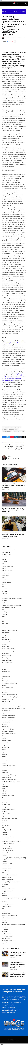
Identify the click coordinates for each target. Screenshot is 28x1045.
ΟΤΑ (3, 827)
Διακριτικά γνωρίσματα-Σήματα (9, 630)
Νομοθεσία (4, 811)
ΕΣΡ (3, 736)
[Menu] (2, 3)
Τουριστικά (4, 911)
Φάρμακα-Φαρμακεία (7, 927)
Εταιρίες (4, 738)
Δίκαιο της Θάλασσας (7, 660)
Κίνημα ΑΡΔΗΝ (5, 772)
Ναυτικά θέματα (6, 804)
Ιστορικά (4, 763)
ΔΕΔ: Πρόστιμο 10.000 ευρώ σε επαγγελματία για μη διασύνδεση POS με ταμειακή (13, 485)
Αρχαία (3, 584)
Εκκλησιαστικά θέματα (7, 687)
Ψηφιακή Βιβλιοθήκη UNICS (8, 940)
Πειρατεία (4, 832)
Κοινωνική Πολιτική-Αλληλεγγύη (10, 779)
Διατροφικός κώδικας (7, 641)
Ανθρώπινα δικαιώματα (7, 570)
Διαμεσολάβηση (6, 632)
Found (1, 1044)
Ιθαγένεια (4, 756)
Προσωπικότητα (5, 865)
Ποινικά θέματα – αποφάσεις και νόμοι (11, 841)
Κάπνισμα (4, 770)
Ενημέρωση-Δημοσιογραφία (8, 715)
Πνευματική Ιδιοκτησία (22, 10)
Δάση (3, 619)
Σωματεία (4, 901)
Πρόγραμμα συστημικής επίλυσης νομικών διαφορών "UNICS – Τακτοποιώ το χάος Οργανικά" (14, 858)
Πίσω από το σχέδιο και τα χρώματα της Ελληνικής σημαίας (7, 446)
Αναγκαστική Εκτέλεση (7, 566)
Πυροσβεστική (5, 870)
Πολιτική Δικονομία (6, 846)
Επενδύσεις (4, 724)
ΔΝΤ (3, 674)
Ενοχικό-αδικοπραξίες (7, 719)
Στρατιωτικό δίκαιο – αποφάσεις (9, 875)
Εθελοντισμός (5, 680)
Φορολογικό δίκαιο (6, 933)
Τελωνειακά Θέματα (6, 906)
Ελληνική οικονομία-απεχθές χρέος (10, 697)
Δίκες (3, 667)
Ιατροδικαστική (5, 752)
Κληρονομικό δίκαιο (6, 777)
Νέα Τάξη (4, 807)
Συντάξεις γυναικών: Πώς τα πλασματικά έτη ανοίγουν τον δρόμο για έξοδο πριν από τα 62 (13, 534)
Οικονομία (4, 820)
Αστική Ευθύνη (5, 589)
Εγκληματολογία (6, 676)
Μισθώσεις (4, 797)
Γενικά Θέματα (5, 612)
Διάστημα (4, 637)
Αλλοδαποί (4, 561)
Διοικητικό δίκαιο (6, 671)
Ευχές (3, 745)
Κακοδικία (4, 768)
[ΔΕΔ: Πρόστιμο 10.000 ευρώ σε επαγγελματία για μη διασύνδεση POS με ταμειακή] (14, 474)
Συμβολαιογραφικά (6, 877)
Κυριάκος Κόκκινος (7, 431)
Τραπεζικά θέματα (6, 913)
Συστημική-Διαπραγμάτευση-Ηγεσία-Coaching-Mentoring (14, 898)
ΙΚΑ (2, 758)
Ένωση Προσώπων (6, 722)
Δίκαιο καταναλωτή (6, 655)
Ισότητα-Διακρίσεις (6, 761)
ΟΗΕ (3, 816)
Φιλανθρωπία (5, 929)
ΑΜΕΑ (3, 564)
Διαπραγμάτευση (6, 635)
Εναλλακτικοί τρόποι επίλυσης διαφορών (11, 706)
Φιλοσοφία (4, 931)
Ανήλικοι (4, 568)
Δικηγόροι (4, 669)
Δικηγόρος (5, 429)
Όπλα (3, 823)
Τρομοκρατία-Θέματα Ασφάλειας (10, 915)
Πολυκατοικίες (5, 852)
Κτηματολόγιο (5, 784)
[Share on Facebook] (8, 41)
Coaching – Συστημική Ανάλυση (9, 550)
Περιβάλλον (5, 834)
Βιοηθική (4, 602)
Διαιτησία (4, 628)
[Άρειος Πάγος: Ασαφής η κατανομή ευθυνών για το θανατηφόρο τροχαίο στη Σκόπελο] (14, 499)
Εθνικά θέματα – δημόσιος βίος (9, 683)
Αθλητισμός (4, 557)
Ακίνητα (4, 559)
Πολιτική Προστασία (7, 848)
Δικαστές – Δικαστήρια (7, 662)
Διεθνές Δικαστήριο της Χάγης (9, 648)
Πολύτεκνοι (4, 855)
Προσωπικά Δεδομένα (7, 863)
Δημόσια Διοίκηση (6, 623)
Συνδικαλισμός (5, 884)
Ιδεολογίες (4, 754)
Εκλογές (4, 690)
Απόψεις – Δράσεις (6, 582)
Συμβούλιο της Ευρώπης (7, 879)
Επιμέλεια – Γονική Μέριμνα (8, 729)
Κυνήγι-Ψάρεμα (5, 786)
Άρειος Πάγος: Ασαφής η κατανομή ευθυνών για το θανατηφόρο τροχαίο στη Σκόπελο (13, 510)
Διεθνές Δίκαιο (5, 646)
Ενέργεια (4, 713)
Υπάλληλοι (4, 922)
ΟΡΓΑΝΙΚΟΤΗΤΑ (5, 825)
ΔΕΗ (3, 621)
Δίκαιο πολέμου (5, 658)
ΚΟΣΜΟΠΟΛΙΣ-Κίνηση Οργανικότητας (11, 781)
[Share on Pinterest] (12, 41)
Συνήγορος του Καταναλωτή (8, 888)
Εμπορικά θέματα (6, 701)
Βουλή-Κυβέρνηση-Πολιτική (9, 607)
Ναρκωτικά (4, 802)
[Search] (26, 3)
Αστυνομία (4, 591)
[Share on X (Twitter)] (10, 41)
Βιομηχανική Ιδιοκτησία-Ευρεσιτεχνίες (5, 11)
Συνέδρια (4, 886)
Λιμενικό (4, 793)
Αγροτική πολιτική (6, 552)
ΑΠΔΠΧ (3, 577)
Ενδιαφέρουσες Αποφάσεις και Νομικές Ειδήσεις (13, 708)
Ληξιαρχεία (4, 791)
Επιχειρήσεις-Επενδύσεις (8, 731)
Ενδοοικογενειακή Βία (7, 710)
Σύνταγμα (4, 893)
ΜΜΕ (3, 800)
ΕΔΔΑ (3, 678)
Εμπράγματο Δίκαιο (6, 703)
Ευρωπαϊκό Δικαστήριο (7, 742)
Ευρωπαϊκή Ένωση (16, 10)
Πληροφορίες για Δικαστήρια (9, 836)
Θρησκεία (4, 749)
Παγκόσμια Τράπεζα (6, 830)
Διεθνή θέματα (5, 653)
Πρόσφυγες (4, 861)
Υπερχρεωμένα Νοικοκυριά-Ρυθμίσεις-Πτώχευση (13, 924)
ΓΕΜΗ (3, 609)
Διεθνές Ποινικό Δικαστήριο (8, 651)
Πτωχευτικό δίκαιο (6, 868)
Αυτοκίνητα (4, 600)
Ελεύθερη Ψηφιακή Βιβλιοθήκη (9, 694)
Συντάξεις (4, 895)
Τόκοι (3, 908)
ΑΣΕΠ (3, 586)
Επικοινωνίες (5, 726)
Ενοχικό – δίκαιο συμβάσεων (9, 717)
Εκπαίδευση (5, 692)
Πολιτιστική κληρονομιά (7, 850)
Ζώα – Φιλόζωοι (5, 747)
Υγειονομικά (5, 920)
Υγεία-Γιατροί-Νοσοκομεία (8, 917)
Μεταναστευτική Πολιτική (8, 795)
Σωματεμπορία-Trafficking (8, 904)
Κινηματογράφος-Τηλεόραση (9, 775)
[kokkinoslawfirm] (14, 4)
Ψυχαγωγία (4, 943)
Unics (7, 37)
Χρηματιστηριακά (6, 938)
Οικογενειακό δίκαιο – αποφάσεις (10, 818)
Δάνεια (3, 616)
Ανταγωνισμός (5, 573)
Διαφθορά (4, 644)
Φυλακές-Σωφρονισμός (7, 936)
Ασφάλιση (4, 593)
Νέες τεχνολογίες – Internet (8, 809)
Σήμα (3, 872)
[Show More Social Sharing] (15, 41)
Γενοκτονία (4, 614)
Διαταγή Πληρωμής (6, 639)
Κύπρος (3, 788)
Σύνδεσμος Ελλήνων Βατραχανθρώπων (11, 882)
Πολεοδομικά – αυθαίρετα (8, 843)
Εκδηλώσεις (4, 685)
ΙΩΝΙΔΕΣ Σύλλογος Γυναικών (8, 765)
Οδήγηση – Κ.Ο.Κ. (6, 813)
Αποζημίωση (5, 580)
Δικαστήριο (4, 664)
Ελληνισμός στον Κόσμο (7, 699)
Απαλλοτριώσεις (6, 575)
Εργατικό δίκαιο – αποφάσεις (9, 733)
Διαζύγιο (4, 625)
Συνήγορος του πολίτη (7, 891)
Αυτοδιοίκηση (5, 596)
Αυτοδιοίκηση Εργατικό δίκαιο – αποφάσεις (12, 598)
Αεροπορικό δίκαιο (6, 554)
